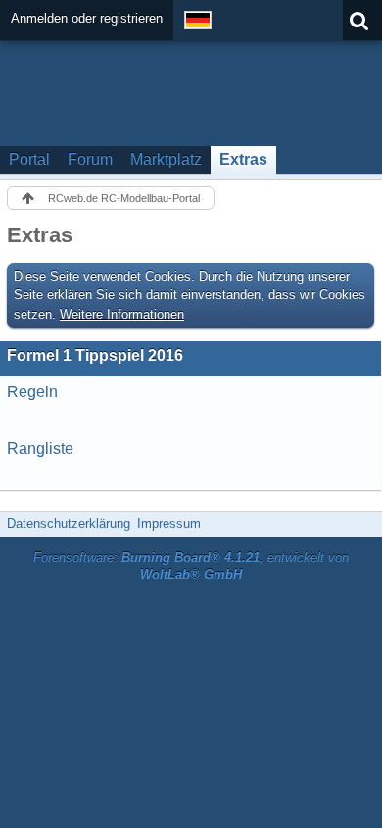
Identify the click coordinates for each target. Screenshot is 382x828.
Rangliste (40, 448)
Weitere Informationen (122, 314)
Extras (243, 159)
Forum (90, 159)
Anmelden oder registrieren (87, 18)
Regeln (32, 392)
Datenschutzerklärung (68, 523)
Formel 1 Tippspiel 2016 (95, 355)
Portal (29, 159)
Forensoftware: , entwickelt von (191, 566)
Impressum (169, 523)
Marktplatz (166, 159)
